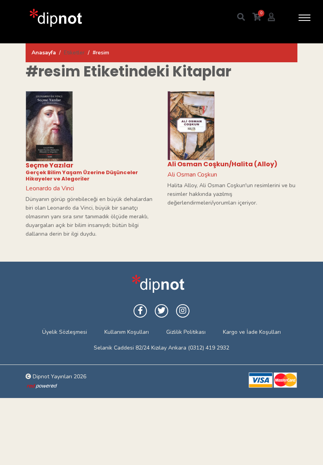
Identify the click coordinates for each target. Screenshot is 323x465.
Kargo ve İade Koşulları (252, 332)
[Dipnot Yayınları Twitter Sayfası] (161, 311)
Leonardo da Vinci (50, 188)
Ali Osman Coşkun (192, 174)
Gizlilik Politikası (186, 332)
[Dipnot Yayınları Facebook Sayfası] (140, 311)
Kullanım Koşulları (126, 332)
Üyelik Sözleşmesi (64, 332)
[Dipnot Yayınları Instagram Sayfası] (182, 311)
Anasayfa (44, 52)
